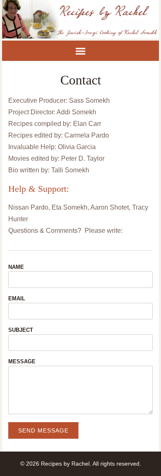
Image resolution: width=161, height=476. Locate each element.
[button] (81, 51)
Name (16, 267)
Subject (20, 330)
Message (22, 362)
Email (16, 299)
